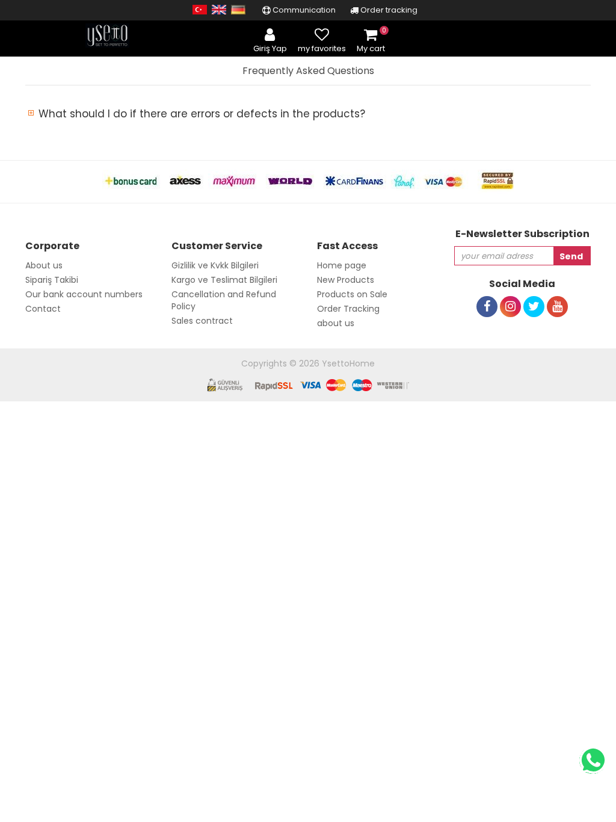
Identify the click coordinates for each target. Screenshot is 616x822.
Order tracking (388, 10)
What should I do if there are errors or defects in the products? (201, 114)
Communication (303, 10)
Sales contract (202, 321)
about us (335, 323)
